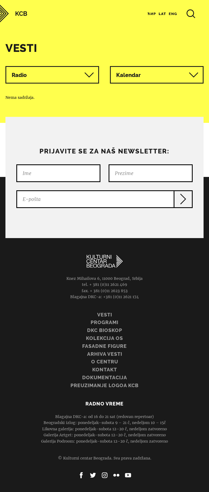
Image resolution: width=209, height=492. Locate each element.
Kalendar (128, 75)
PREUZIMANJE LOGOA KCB (104, 385)
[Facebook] (81, 475)
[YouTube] (128, 475)
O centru (104, 361)
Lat (162, 14)
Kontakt (104, 369)
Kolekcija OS (104, 338)
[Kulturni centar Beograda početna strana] (13, 13)
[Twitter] (93, 475)
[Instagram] (105, 475)
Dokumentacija (104, 377)
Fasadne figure (104, 346)
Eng (173, 14)
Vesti (104, 315)
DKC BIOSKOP (104, 330)
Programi (104, 322)
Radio (19, 75)
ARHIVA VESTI (104, 354)
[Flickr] (116, 475)
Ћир (151, 14)
